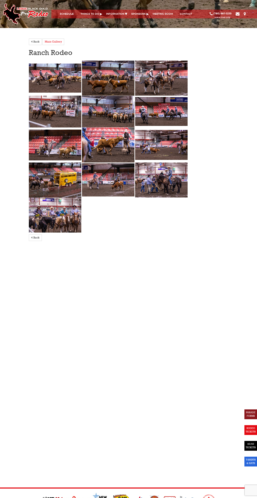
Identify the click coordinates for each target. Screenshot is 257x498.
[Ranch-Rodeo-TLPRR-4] (108, 78)
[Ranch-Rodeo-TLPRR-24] (108, 180)
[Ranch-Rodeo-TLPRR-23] (55, 145)
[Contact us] (238, 14)
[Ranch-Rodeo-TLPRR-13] (55, 180)
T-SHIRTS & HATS (251, 461)
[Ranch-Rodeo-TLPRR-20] (108, 145)
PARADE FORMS (250, 414)
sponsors (138, 14)
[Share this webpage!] (249, 14)
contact (186, 14)
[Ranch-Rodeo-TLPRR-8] (161, 111)
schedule (67, 14)
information (115, 14)
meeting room (163, 14)
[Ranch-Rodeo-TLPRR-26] (161, 145)
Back (36, 41)
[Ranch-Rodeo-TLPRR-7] (108, 111)
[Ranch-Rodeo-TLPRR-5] (161, 78)
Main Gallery (53, 41)
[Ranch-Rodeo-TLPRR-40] (55, 215)
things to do (90, 14)
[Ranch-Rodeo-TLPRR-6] (55, 111)
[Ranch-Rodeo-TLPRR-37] (161, 180)
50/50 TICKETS (251, 445)
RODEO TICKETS (251, 430)
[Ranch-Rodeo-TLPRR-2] (55, 78)
